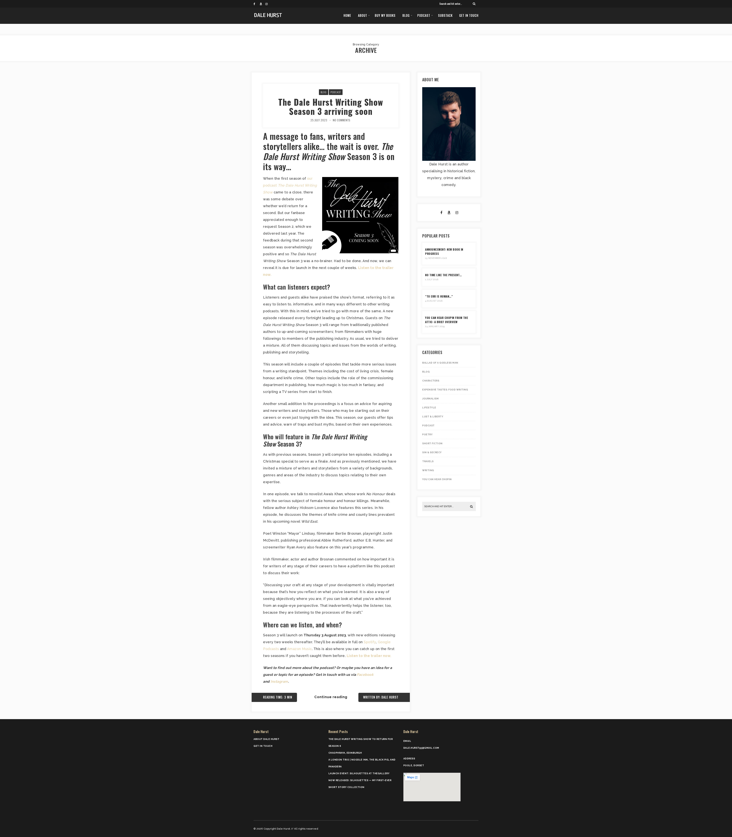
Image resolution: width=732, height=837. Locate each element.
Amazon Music (299, 649)
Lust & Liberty (432, 416)
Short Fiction (432, 443)
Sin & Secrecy (432, 452)
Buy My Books (385, 15)
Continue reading (330, 697)
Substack (445, 15)
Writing (428, 470)
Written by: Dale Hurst (380, 697)
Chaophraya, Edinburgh (345, 753)
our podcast (290, 185)
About (362, 15)
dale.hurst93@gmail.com (421, 748)
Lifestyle (429, 407)
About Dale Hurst (266, 739)
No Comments (341, 120)
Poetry (427, 434)
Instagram (279, 681)
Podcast (423, 15)
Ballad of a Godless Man (440, 362)
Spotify (370, 642)
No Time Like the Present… (443, 275)
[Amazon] (262, 4)
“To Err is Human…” (439, 296)
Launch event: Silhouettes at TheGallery (359, 773)
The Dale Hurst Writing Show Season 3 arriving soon (330, 106)
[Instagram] (268, 4)
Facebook (365, 675)
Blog (406, 15)
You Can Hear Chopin (437, 479)
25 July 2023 (319, 120)
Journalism (430, 398)
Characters (430, 380)
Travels (428, 461)
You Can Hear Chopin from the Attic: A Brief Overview (446, 319)
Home (347, 15)
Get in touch (468, 15)
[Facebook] (256, 4)
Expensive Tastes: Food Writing (445, 389)
